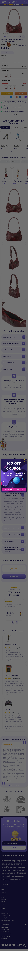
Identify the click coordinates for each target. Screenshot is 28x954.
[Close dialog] (25, 460)
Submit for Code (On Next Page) (13, 489)
